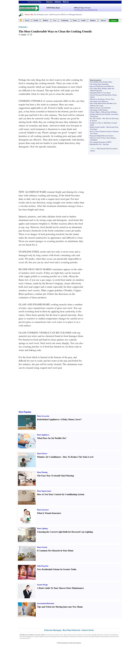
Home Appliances (43, 435)
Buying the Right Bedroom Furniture (101, 136)
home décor (107, 634)
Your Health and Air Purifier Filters (101, 82)
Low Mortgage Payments (74, 14)
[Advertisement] (41, 57)
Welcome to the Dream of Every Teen (102, 99)
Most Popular (25, 412)
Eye (91, 142)
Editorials (23, 27)
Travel (27, 20)
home (79, 634)
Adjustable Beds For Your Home (100, 93)
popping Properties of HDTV (102, 142)
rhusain (23, 34)
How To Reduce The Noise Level (78, 457)
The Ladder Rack (95, 88)
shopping (28, 636)
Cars (54, 20)
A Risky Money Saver (70, 419)
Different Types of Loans (82, 7)
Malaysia (66, 1)
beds (46, 636)
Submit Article (88, 630)
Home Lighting (42, 528)
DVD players (52, 636)
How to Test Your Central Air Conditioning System (60, 494)
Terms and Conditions (75, 643)
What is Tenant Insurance (49, 513)
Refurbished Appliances (48, 419)
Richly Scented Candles (97, 127)
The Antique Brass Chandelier (99, 84)
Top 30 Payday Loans (41, 14)
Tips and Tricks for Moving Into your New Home (60, 607)
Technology (65, 20)
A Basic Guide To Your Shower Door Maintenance (60, 588)
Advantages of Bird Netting (98, 110)
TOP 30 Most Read (53, 8)
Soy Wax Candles (95, 118)
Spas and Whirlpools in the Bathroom (102, 86)
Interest (103, 20)
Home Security (42, 547)
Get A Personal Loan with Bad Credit (85, 10)
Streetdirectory (65, 643)
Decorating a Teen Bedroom (99, 101)
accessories (70, 634)
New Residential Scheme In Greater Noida (56, 569)
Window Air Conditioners (49, 457)
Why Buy (106, 144)
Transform (72, 636)
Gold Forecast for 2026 (56, 14)
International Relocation (45, 603)
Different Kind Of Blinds (109, 112)
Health (36, 20)
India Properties (42, 566)
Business (93, 20)
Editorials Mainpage (52, 630)
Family (83, 20)
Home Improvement (44, 491)
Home (75, 20)
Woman (113, 20)
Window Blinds (95, 112)
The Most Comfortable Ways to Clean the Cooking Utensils (55, 31)
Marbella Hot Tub (95, 144)
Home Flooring (42, 472)
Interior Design (42, 585)
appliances (115, 634)
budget (95, 634)
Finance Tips (29, 14)
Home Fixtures (42, 454)
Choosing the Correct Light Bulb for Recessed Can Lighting (65, 532)
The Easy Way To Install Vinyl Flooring (55, 475)
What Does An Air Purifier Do (51, 438)
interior (80, 636)
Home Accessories (43, 416)
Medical (45, 20)
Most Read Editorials (71, 630)
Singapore (49, 1)
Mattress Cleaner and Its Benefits (100, 108)
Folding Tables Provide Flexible (100, 114)
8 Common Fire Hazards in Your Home (55, 550)
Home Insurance (43, 510)
